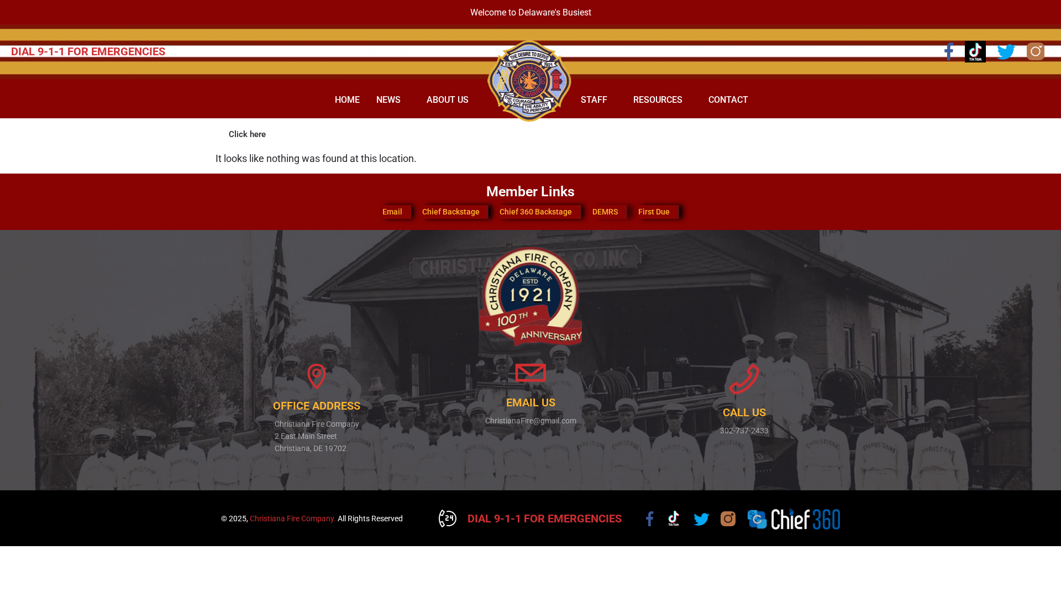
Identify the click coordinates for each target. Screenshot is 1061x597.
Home (347, 100)
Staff (594, 100)
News (388, 100)
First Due (654, 211)
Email (392, 211)
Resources (657, 100)
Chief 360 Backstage (536, 211)
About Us (448, 100)
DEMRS (605, 211)
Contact (728, 100)
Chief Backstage (451, 211)
